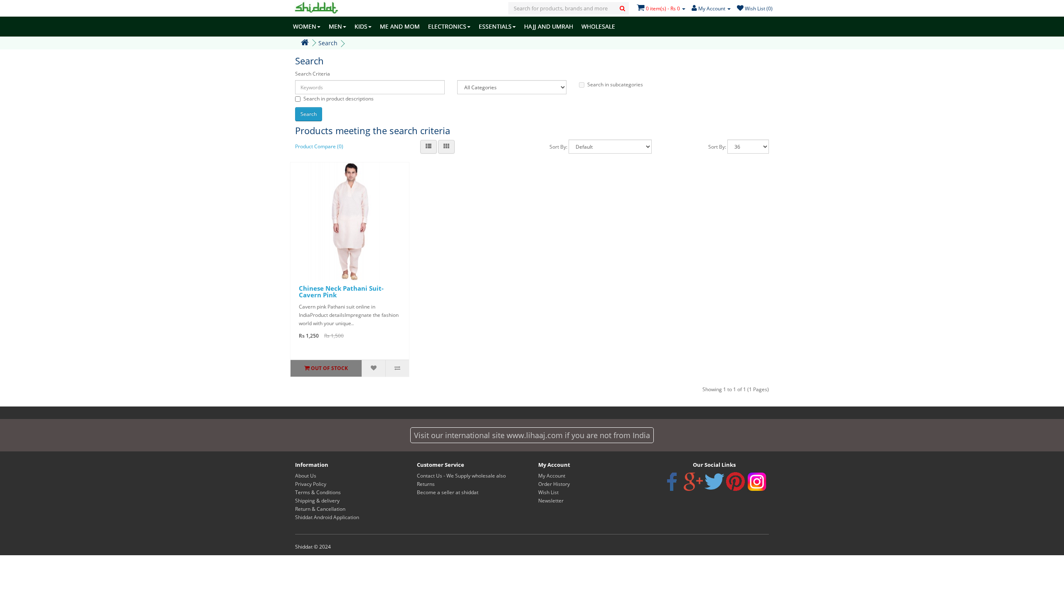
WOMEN (304, 26)
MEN (335, 26)
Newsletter (551, 500)
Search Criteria (312, 73)
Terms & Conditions (318, 492)
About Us (305, 475)
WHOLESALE (598, 26)
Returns (426, 484)
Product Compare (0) (319, 146)
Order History (554, 484)
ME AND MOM (400, 26)
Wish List (548, 492)
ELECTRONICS (447, 26)
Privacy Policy (310, 484)
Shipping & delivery (317, 500)
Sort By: (558, 146)
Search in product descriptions (338, 98)
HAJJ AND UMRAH (548, 26)
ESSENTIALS (495, 26)
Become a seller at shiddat (447, 492)
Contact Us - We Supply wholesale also (461, 475)
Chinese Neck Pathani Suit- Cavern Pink (341, 291)
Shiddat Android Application (327, 517)
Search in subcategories (615, 84)
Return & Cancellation (320, 508)
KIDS (361, 26)
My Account (551, 475)
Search (327, 43)
